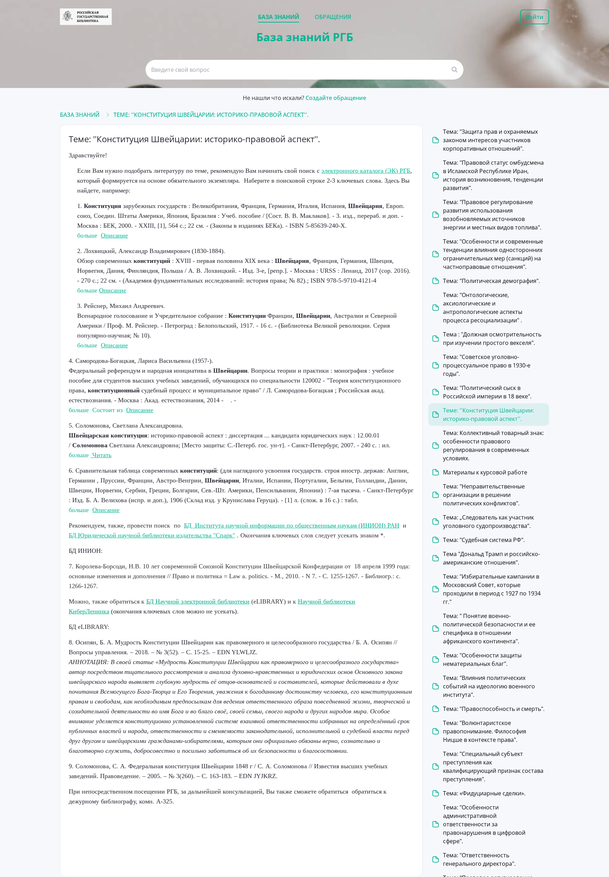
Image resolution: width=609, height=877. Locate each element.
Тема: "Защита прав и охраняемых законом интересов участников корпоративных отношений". (490, 140)
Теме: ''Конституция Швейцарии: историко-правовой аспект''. (210, 115)
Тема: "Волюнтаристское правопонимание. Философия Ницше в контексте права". (484, 731)
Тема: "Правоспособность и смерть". (494, 709)
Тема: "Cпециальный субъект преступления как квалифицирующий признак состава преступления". (493, 766)
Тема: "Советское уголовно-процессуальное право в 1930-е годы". (486, 365)
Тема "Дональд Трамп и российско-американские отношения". (491, 558)
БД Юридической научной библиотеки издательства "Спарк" (152, 535)
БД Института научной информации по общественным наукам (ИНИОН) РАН (291, 525)
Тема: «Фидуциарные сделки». (484, 793)
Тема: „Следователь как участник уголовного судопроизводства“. (488, 521)
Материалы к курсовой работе (485, 472)
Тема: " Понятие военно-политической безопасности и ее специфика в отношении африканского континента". (489, 628)
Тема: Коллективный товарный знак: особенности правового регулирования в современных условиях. (493, 445)
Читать (101, 455)
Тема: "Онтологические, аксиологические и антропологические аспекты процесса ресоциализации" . (482, 307)
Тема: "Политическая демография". (491, 281)
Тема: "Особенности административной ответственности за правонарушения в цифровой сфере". (484, 824)
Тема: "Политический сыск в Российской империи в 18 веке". (487, 392)
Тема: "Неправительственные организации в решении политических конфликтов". (484, 494)
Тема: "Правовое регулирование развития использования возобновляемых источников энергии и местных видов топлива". (492, 214)
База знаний (278, 17)
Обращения (333, 17)
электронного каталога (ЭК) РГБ (365, 170)
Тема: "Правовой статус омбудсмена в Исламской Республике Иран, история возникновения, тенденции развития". (493, 175)
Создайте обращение (336, 98)
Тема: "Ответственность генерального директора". (479, 859)
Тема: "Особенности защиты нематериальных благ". (482, 659)
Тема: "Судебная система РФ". (484, 540)
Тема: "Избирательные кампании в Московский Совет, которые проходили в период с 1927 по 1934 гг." (492, 589)
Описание (114, 235)
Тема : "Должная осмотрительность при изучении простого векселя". (492, 338)
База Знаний (79, 115)
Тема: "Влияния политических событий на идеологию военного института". (489, 686)
